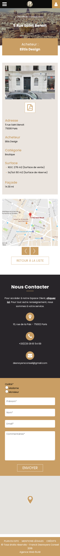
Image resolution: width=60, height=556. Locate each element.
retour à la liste (30, 260)
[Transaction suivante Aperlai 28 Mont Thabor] (34, 251)
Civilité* (9, 384)
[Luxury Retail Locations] (30, 4)
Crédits (51, 541)
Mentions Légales (33, 541)
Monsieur (14, 392)
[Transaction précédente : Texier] (26, 251)
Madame (14, 388)
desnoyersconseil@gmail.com (30, 363)
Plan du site (11, 541)
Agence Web (27, 552)
